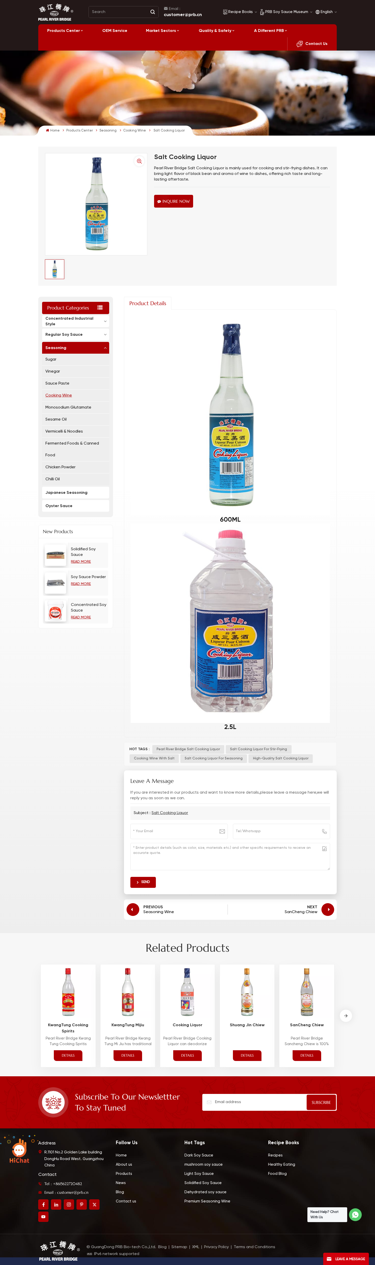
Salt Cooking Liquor (170, 813)
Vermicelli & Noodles (64, 431)
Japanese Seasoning (66, 492)
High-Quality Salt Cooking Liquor (280, 758)
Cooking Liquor (187, 1024)
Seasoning (108, 130)
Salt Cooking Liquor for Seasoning (214, 758)
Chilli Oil (52, 479)
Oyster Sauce (58, 505)
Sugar (50, 359)
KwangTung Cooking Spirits (68, 1027)
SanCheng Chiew (307, 1024)
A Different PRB (269, 30)
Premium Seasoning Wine (207, 1201)
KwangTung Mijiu (127, 1024)
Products (124, 1174)
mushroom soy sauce (203, 1164)
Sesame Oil (56, 419)
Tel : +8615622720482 (63, 1183)
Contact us (126, 1201)
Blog (120, 1192)
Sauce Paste (57, 383)
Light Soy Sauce (199, 1174)
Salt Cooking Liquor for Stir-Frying (258, 749)
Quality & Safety (215, 30)
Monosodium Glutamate (68, 407)
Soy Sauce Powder (88, 577)
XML (195, 1247)
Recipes (275, 1155)
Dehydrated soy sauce (205, 1192)
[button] (346, 1016)
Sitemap (179, 1247)
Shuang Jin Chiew (247, 1024)
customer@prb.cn (183, 14)
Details (68, 1055)
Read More (81, 562)
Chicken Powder (60, 467)
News (121, 1183)
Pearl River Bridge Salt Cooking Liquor (188, 749)
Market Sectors (161, 30)
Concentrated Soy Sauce (88, 608)
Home (54, 130)
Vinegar (52, 371)
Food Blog (277, 1174)
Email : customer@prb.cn (66, 1192)
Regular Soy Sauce (64, 334)
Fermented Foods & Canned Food (72, 449)
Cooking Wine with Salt (154, 758)
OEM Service (114, 30)
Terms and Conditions (254, 1247)
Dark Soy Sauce (198, 1155)
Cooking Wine (134, 130)
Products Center (63, 30)
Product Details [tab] (147, 303)
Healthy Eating (281, 1164)
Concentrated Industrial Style (69, 321)
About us (124, 1164)
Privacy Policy (216, 1247)
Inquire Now (176, 201)
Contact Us (316, 43)
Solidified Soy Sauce (83, 552)
